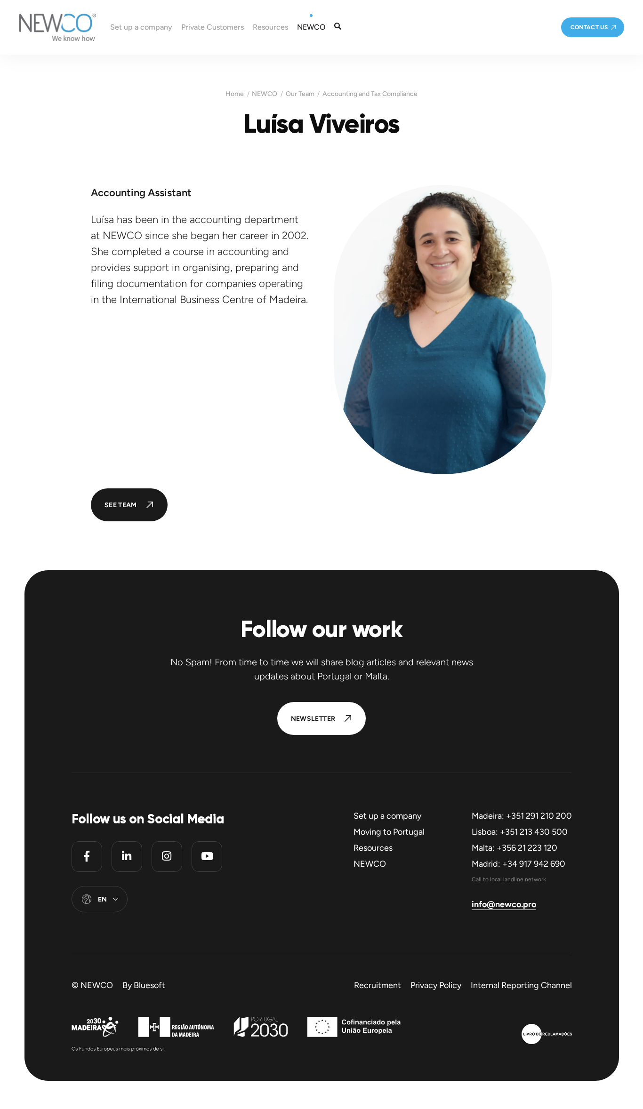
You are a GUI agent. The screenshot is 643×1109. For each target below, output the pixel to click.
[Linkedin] (127, 856)
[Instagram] (167, 856)
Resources (373, 848)
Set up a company (387, 816)
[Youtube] (207, 856)
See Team (120, 505)
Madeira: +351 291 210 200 (522, 816)
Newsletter (313, 719)
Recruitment (377, 985)
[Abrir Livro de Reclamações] (547, 1035)
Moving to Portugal (389, 832)
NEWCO (264, 94)
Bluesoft (149, 985)
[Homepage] (48, 27)
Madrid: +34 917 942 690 (518, 864)
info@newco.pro (504, 904)
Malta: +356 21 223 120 (514, 848)
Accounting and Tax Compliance (370, 94)
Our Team (300, 94)
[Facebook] (87, 856)
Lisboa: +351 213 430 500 (520, 832)
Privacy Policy (435, 985)
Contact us (589, 27)
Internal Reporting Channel (521, 985)
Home (234, 94)
